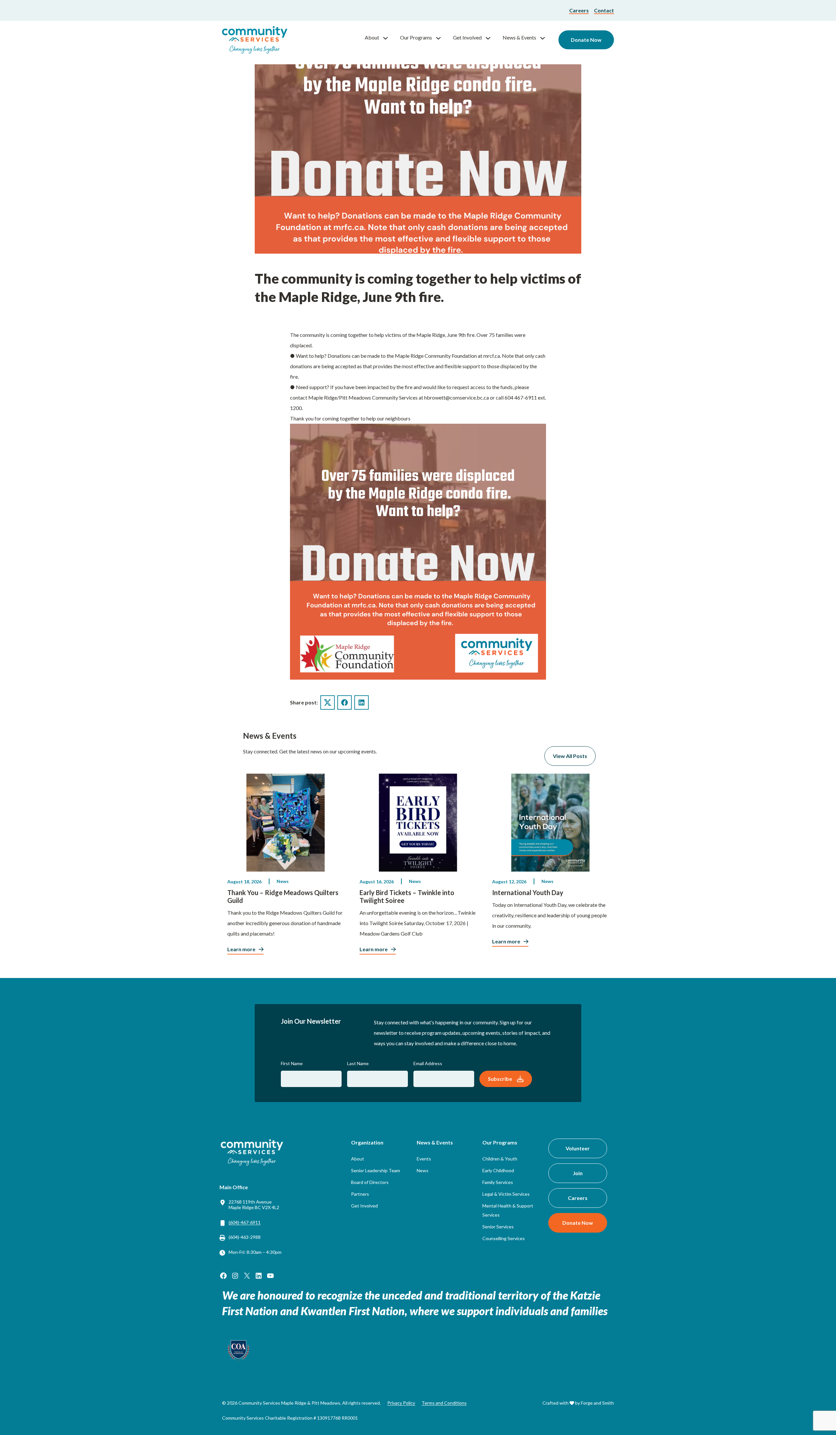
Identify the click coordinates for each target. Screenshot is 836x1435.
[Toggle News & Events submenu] (545, 37)
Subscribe (500, 1079)
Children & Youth (499, 1158)
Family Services (497, 1182)
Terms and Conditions (444, 1403)
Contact (604, 10)
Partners (360, 1194)
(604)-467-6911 (245, 1222)
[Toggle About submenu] (388, 37)
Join (578, 1173)
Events (424, 1158)
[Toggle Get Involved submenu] (491, 37)
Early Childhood (498, 1170)
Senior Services (498, 1226)
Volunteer (578, 1148)
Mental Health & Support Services (507, 1210)
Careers (579, 10)
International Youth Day (527, 892)
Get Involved (467, 37)
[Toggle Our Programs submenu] (441, 37)
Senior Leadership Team (375, 1170)
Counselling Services (503, 1238)
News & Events (519, 37)
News (283, 881)
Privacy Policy (401, 1403)
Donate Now (586, 40)
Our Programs (416, 37)
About (372, 37)
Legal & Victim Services (506, 1194)
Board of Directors (370, 1182)
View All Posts (570, 756)
